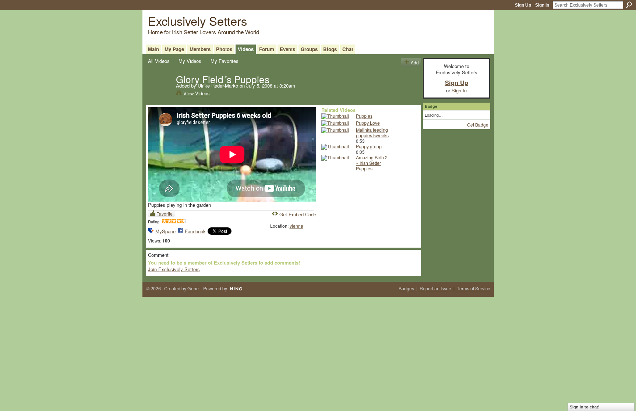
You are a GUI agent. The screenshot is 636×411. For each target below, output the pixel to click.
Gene (193, 288)
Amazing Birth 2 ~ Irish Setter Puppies (372, 163)
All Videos (159, 60)
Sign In (542, 5)
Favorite (164, 213)
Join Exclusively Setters (174, 269)
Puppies (364, 116)
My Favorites (225, 60)
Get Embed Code (297, 214)
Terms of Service (473, 288)
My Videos (190, 60)
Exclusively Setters (197, 20)
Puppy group (369, 146)
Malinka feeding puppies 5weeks (372, 133)
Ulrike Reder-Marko (218, 85)
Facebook (195, 231)
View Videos (196, 93)
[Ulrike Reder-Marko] (161, 94)
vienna (296, 226)
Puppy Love (368, 123)
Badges (406, 288)
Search (629, 4)
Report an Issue (435, 288)
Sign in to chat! (585, 407)
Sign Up (523, 5)
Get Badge (477, 124)
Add (415, 62)
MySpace (165, 231)
